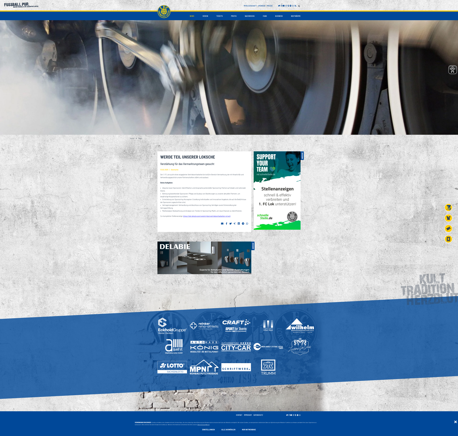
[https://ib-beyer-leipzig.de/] (268, 325)
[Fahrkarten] (448, 228)
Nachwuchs (250, 16)
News (192, 16)
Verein (205, 16)
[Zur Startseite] (164, 11)
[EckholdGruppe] (172, 325)
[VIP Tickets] (448, 239)
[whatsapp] (247, 223)
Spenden (261, 6)
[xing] (235, 223)
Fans (265, 16)
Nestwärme (296, 16)
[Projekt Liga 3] (448, 207)
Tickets (219, 16)
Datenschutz (258, 415)
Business (279, 16)
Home (132, 138)
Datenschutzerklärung (203, 424)
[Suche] (299, 5)
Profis (234, 16)
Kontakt (239, 415)
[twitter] (230, 223)
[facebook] (226, 223)
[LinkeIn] (239, 223)
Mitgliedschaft (250, 6)
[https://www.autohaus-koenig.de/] (204, 346)
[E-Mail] (222, 223)
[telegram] (243, 223)
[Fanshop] (448, 218)
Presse (270, 6)
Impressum (248, 415)
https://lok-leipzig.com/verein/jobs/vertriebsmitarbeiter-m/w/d (206, 216)
